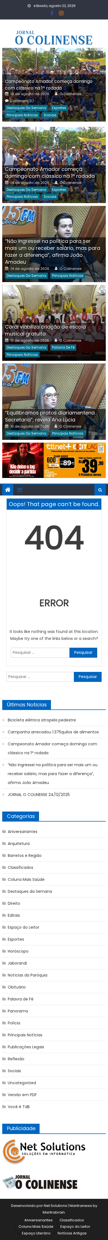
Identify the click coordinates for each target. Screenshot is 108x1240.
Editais (14, 915)
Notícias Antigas (72, 1233)
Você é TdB (19, 1107)
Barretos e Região (25, 855)
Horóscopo (18, 951)
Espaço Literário (36, 1233)
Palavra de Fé (63, 347)
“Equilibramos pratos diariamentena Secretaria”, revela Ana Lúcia (50, 416)
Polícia (14, 1023)
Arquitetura (19, 843)
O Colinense (71, 94)
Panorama (18, 1011)
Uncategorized (22, 1083)
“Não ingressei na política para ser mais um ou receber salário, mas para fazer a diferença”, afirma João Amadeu (52, 251)
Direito (14, 903)
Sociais (50, 115)
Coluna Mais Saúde (26, 879)
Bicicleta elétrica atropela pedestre (42, 720)
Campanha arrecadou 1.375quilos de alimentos (53, 732)
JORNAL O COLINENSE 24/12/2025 (39, 794)
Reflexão (16, 1059)
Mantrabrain (54, 1212)
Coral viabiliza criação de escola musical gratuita (45, 330)
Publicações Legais (26, 1047)
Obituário (17, 987)
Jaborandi (17, 963)
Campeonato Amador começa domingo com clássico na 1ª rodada (48, 84)
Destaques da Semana (26, 107)
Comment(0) (22, 100)
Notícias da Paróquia (27, 975)
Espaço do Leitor (23, 927)
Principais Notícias (22, 115)
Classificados (20, 867)
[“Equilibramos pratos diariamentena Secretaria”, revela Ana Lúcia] (54, 402)
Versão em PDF (22, 1095)
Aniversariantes (22, 831)
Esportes (59, 107)
